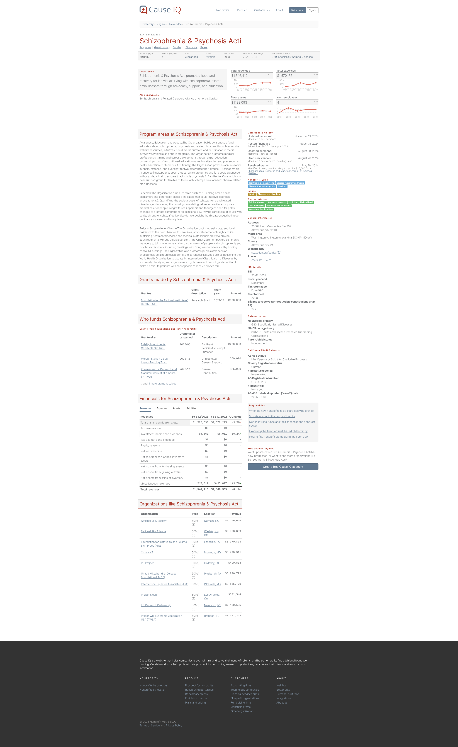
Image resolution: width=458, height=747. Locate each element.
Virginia (161, 24)
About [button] (280, 10)
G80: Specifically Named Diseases (292, 57)
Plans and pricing (195, 702)
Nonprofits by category (153, 685)
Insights (281, 685)
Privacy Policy (174, 725)
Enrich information (196, 698)
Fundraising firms (241, 702)
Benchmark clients (196, 694)
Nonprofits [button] (223, 10)
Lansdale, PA (212, 542)
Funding (177, 47)
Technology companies (245, 689)
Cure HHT (147, 552)
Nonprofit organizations (245, 698)
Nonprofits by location (153, 689)
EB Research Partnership (156, 605)
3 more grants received (162, 383)
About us (282, 702)
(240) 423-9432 (261, 260)
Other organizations (243, 711)
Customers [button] (261, 10)
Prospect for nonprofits (199, 685)
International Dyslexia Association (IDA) (164, 584)
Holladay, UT (211, 563)
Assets (176, 408)
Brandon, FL (211, 615)
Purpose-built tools (287, 694)
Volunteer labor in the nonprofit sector (272, 416)
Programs (145, 47)
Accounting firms (241, 685)
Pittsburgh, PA (212, 573)
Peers (203, 47)
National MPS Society (154, 520)
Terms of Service (150, 725)
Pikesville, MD (212, 584)
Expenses (162, 408)
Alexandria (175, 24)
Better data (283, 689)
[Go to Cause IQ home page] (160, 10)
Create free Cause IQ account (283, 466)
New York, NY (212, 605)
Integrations (283, 698)
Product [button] (242, 10)
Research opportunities (199, 689)
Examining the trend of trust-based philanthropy (278, 431)
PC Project (147, 563)
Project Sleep (149, 594)
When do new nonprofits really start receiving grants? (281, 410)
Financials (192, 47)
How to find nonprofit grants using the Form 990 (278, 436)
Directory (148, 24)
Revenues (145, 408)
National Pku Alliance (153, 531)
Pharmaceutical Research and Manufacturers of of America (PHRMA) (159, 373)
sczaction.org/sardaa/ (264, 252)
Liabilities (191, 408)
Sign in (312, 10)
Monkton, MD (212, 552)
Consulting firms (241, 707)
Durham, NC (211, 520)
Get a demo (297, 10)
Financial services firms (245, 694)
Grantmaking (162, 47)
